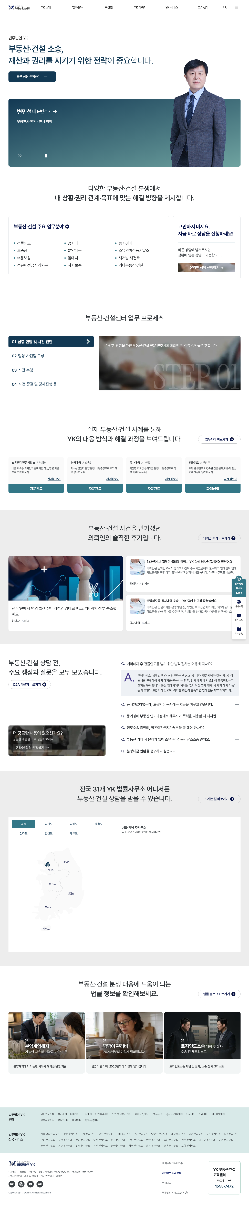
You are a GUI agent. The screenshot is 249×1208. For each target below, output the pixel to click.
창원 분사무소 (100, 1145)
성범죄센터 (63, 1120)
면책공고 (166, 1183)
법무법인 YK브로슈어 (173, 1192)
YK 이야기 (140, 7)
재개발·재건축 (129, 258)
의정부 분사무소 (207, 1139)
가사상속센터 (141, 1114)
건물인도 (24, 243)
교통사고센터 (47, 1120)
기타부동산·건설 (131, 265)
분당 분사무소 (83, 1139)
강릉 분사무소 (70, 1134)
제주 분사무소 (65, 1145)
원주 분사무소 (188, 1139)
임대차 (73, 258)
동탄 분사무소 (213, 1134)
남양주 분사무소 (159, 1134)
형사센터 (62, 1114)
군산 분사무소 (141, 1134)
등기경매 (125, 243)
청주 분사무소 (136, 1145)
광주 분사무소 (106, 1134)
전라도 (23, 833)
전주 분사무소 (48, 1145)
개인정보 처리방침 (171, 1173)
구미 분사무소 (123, 1134)
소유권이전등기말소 (134, 250)
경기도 (49, 824)
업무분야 (77, 7)
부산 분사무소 (48, 1139)
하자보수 (74, 265)
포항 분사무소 (188, 1145)
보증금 (22, 250)
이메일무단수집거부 (172, 1163)
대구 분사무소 (178, 1134)
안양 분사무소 (153, 1139)
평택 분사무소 (171, 1145)
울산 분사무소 (171, 1139)
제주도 (74, 833)
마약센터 (76, 1120)
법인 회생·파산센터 (121, 1114)
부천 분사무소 (65, 1139)
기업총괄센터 (102, 1114)
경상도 (49, 833)
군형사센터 (157, 1114)
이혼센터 (74, 1114)
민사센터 (190, 1114)
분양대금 (74, 250)
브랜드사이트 (47, 1114)
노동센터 (87, 1114)
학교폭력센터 (91, 1120)
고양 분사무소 (88, 1134)
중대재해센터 (218, 1114)
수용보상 (24, 258)
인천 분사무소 (226, 1139)
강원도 (74, 824)
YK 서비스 (171, 7)
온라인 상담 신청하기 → (206, 267)
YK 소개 (46, 7)
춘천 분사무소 (153, 1145)
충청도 (99, 824)
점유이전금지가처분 (32, 265)
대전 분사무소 (196, 1134)
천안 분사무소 (118, 1145)
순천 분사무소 (118, 1139)
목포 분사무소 (231, 1134)
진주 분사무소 (83, 1145)
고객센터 (203, 7)
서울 (23, 824)
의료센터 (203, 1114)
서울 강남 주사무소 (50, 1134)
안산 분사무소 (136, 1139)
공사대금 (74, 243)
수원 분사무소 (100, 1139)
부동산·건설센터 (174, 1114)
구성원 (109, 7)
